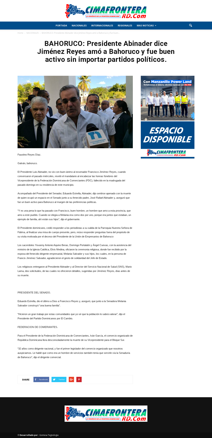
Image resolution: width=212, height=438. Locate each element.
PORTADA (61, 25)
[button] (190, 26)
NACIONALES (79, 25)
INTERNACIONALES (102, 25)
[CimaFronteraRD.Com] (106, 11)
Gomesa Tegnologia (39, 435)
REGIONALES (125, 25)
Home (20, 32)
